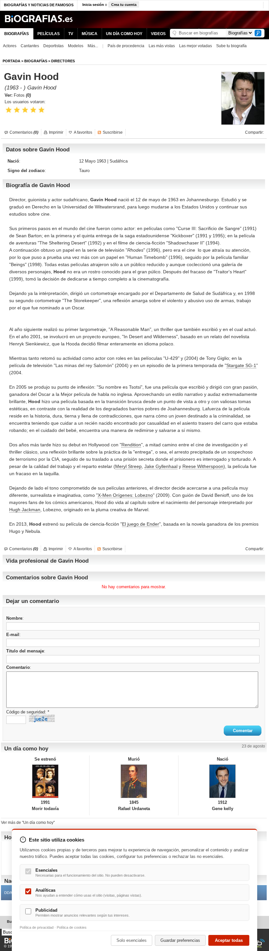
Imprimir (56, 132)
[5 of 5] (41, 110)
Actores (9, 46)
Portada (11, 61)
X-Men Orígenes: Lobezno (125, 495)
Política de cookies (72, 927)
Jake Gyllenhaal (160, 466)
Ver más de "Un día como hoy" (28, 822)
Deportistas (53, 46)
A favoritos (83, 132)
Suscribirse (113, 132)
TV (70, 33)
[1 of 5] (9, 110)
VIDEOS (158, 33)
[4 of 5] (33, 110)
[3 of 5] (25, 110)
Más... (93, 46)
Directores (63, 61)
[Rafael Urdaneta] (134, 781)
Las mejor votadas (195, 46)
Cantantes (30, 46)
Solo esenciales (131, 940)
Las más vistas (162, 46)
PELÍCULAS (48, 33)
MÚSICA (89, 33)
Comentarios (24, 132)
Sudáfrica (119, 161)
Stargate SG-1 (241, 365)
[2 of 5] (17, 110)
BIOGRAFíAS (35, 61)
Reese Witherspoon (202, 466)
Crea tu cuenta (123, 5)
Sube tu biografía (231, 46)
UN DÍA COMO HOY (124, 33)
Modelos (75, 46)
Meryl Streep (128, 466)
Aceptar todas (229, 940)
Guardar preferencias (180, 940)
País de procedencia (126, 46)
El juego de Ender (140, 524)
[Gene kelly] (222, 781)
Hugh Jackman (24, 509)
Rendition (131, 444)
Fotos (22, 95)
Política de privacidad (36, 927)
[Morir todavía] (45, 781)
